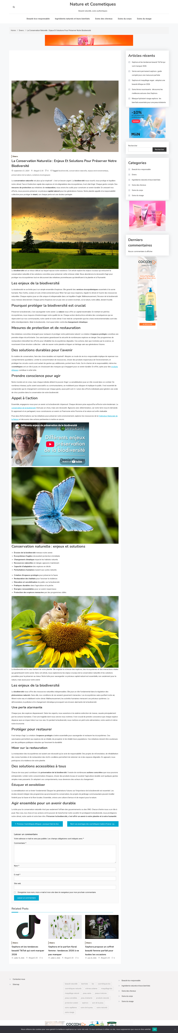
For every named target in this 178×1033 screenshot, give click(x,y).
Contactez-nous (19, 979)
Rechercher (132, 146)
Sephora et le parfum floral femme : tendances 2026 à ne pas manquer (63, 950)
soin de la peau (97, 1003)
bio (93, 984)
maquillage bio (106, 988)
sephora (85, 1003)
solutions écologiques (41, 175)
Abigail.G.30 (38, 171)
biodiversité (63, 171)
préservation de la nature (21, 175)
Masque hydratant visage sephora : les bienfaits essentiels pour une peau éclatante (149, 100)
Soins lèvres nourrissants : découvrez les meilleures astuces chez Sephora (147, 91)
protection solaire (71, 1003)
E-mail (17, 875)
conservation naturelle (78, 171)
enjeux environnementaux (98, 171)
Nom (16, 866)
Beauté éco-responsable (38, 18)
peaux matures (101, 993)
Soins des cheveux (103, 18)
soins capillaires (71, 1008)
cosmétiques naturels (73, 988)
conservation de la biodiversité (24, 408)
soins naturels (102, 1008)
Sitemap (16, 984)
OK (155, 1029)
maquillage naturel (72, 993)
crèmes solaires (91, 988)
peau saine (87, 993)
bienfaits (84, 984)
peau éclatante (86, 998)
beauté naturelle (71, 984)
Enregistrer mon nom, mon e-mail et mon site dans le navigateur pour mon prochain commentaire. (57, 892)
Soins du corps (125, 18)
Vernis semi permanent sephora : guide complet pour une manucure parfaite (147, 73)
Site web (17, 883)
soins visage (69, 1012)
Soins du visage (144, 18)
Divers (15, 156)
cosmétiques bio (104, 984)
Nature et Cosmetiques (93, 4)
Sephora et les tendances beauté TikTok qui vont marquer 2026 (28, 950)
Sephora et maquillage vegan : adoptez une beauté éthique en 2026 (148, 82)
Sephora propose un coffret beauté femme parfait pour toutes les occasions (99, 950)
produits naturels (102, 998)
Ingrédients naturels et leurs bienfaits (72, 18)
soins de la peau (87, 1008)
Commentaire (20, 843)
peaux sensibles (71, 998)
